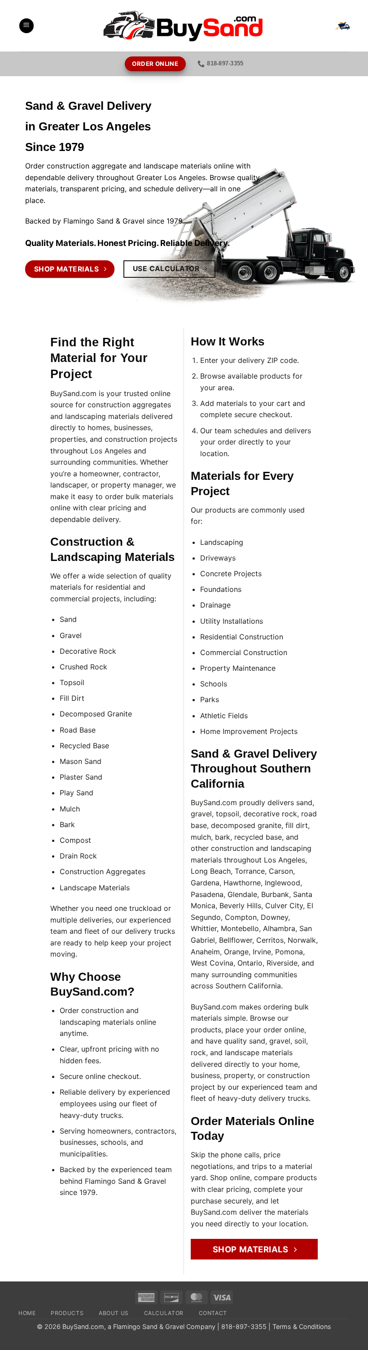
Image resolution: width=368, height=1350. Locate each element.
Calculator (164, 1313)
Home (26, 1313)
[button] (26, 25)
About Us (114, 1313)
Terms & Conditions (301, 1326)
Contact (213, 1313)
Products (67, 1313)
